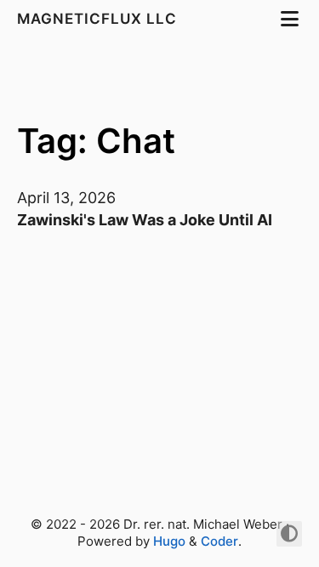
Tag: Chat (96, 141)
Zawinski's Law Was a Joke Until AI (144, 220)
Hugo (169, 541)
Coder (219, 541)
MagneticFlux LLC (99, 18)
